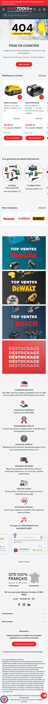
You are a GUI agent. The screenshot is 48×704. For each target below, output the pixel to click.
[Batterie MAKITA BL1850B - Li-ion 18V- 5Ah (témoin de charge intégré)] (34, 90)
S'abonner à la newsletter (24, 644)
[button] (44, 9)
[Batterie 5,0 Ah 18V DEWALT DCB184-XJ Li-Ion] (13, 90)
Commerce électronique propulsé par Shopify (28, 652)
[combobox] (24, 15)
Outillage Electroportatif (12, 186)
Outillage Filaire (34, 185)
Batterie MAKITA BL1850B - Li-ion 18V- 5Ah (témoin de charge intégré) (34, 109)
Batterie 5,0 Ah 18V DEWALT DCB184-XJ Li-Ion (13, 108)
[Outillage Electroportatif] (12, 172)
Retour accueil (24, 64)
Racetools (10, 652)
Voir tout (42, 75)
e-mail (30, 494)
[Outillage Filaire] (33, 172)
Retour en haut (24, 562)
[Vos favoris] (34, 9)
